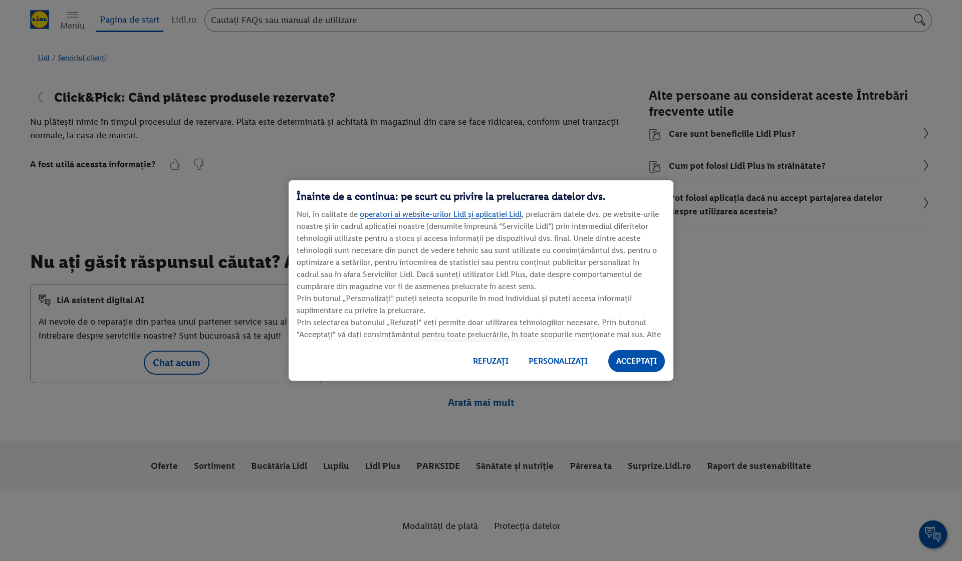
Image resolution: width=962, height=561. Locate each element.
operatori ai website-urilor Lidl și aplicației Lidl (441, 214)
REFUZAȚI (491, 361)
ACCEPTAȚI (636, 361)
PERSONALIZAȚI (558, 361)
